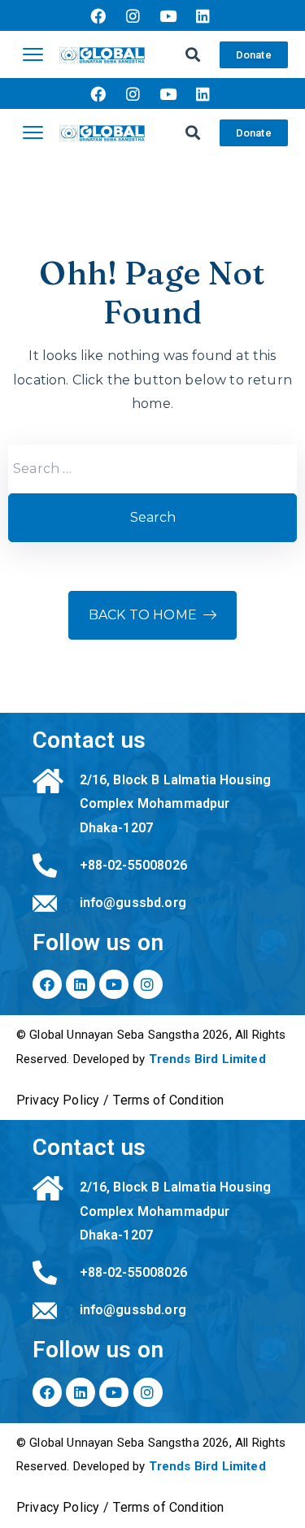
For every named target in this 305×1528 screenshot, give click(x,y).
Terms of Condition (168, 1100)
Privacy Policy (57, 1100)
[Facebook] (97, 15)
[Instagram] (132, 15)
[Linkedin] (203, 15)
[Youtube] (168, 15)
